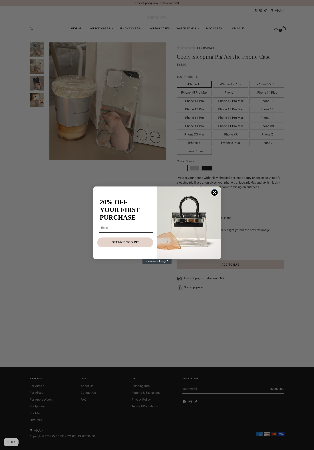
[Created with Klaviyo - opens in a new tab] (157, 261)
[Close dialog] (214, 192)
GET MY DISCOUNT (125, 242)
